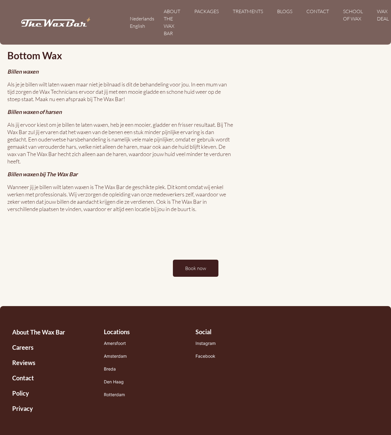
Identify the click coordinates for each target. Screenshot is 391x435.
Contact (317, 11)
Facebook (205, 356)
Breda (110, 368)
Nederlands (142, 19)
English (137, 26)
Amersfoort (115, 343)
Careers (23, 347)
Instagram (206, 343)
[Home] (55, 22)
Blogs (284, 11)
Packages (206, 11)
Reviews (23, 362)
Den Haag (114, 381)
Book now (195, 268)
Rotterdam (114, 394)
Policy (20, 393)
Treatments (248, 11)
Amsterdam (115, 356)
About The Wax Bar (38, 332)
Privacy (22, 408)
